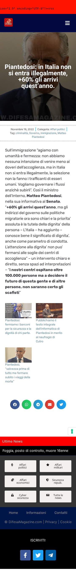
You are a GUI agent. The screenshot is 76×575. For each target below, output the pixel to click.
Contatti (60, 513)
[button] (15, 404)
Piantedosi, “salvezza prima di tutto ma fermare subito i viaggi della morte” (17, 373)
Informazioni (36, 513)
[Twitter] (38, 555)
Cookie (66, 522)
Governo (34, 133)
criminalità (22, 133)
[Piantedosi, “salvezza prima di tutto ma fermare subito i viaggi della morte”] (18, 355)
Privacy (51, 522)
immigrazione (48, 133)
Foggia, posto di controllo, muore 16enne (35, 450)
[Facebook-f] (25, 555)
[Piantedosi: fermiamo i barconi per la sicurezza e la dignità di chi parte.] (18, 310)
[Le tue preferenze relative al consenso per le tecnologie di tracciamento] (72, 431)
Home (13, 513)
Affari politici (57, 129)
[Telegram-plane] (50, 555)
